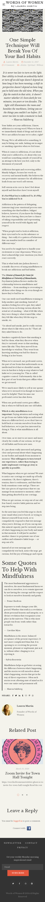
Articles (23, 65)
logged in (18, 821)
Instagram (25, 883)
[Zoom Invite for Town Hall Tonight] (22, 751)
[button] (29, 828)
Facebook (19, 883)
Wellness (40, 65)
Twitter (13, 883)
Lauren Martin (25, 706)
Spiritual (31, 65)
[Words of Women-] (24, 4)
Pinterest (31, 883)
